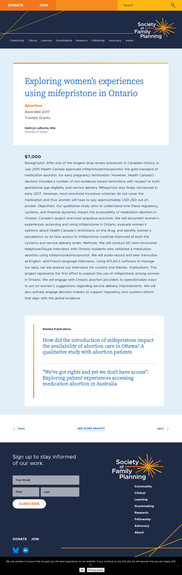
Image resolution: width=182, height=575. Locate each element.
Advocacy (115, 40)
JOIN (43, 5)
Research (82, 40)
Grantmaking (64, 40)
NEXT (161, 429)
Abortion (33, 106)
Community (17, 40)
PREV (21, 429)
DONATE (15, 5)
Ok (82, 570)
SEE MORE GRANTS (91, 428)
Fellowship (98, 40)
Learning (46, 40)
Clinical (32, 40)
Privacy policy (95, 570)
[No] (177, 566)
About (129, 40)
